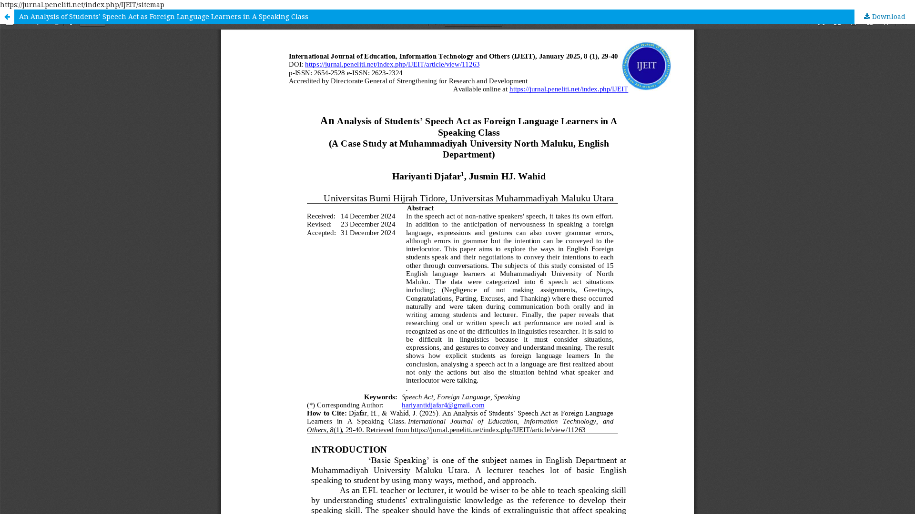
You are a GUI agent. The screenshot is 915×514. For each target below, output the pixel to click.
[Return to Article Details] (7, 17)
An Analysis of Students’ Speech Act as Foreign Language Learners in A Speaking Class (163, 16)
